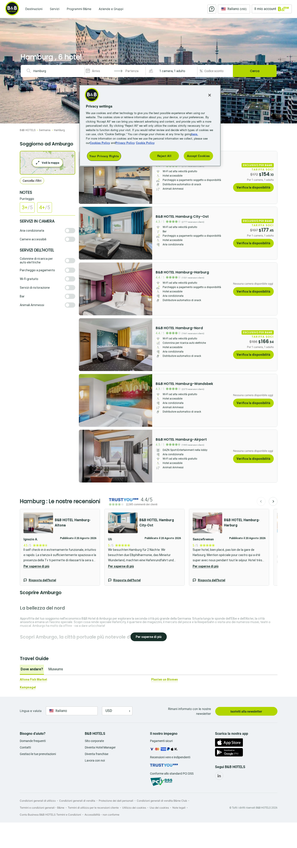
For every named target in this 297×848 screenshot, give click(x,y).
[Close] (209, 95)
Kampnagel (28, 687)
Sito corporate (94, 741)
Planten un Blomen (164, 679)
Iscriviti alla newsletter (246, 711)
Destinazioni (33, 9)
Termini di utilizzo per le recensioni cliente (93, 807)
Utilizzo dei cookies (134, 807)
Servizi (54, 9)
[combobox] (57, 71)
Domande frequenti (33, 741)
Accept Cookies (198, 156)
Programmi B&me (79, 9)
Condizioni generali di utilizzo (38, 800)
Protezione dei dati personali (116, 800)
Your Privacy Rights (104, 156)
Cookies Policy (100, 143)
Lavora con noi (95, 760)
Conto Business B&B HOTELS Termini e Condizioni (50, 814)
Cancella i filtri (32, 180)
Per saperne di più (36, 566)
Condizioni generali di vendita (77, 800)
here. (194, 134)
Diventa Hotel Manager (100, 747)
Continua (273, 501)
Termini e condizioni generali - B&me (42, 807)
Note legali (178, 807)
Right (147, 177)
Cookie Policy (145, 143)
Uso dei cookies (159, 807)
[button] (172, 71)
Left (83, 177)
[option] (32, 670)
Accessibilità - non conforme (102, 814)
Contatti (25, 747)
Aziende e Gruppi (111, 9)
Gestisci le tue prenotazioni (38, 754)
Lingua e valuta (31, 711)
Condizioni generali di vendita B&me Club (162, 800)
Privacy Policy (125, 143)
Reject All (164, 156)
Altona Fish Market (33, 679)
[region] (150, 126)
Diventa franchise (96, 754)
